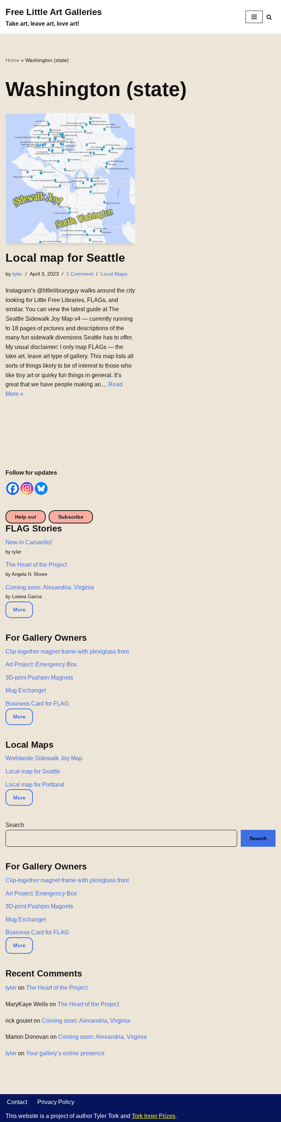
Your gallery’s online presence (65, 1053)
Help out (25, 517)
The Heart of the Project (36, 565)
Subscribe (70, 517)
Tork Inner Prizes (153, 1116)
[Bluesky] (41, 488)
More (19, 609)
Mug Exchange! (25, 690)
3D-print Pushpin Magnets (39, 677)
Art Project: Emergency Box (41, 664)
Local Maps (114, 274)
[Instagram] (26, 488)
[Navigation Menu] (254, 17)
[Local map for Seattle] (70, 178)
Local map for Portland (34, 784)
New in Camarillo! (28, 542)
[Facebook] (12, 488)
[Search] (269, 17)
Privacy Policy (55, 1102)
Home (12, 60)
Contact (17, 1102)
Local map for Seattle (65, 257)
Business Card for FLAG (37, 703)
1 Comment (79, 274)
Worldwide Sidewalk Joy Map (43, 758)
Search (14, 825)
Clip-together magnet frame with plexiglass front (67, 651)
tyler (17, 274)
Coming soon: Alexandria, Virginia (49, 587)
